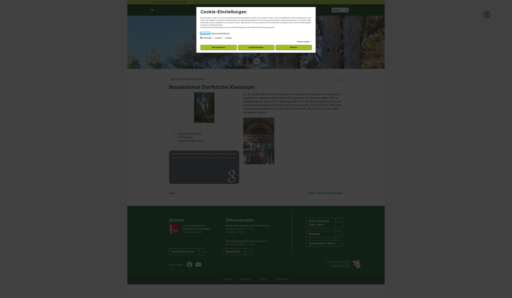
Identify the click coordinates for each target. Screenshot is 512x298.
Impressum (205, 33)
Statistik (228, 38)
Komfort (218, 38)
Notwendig (207, 38)
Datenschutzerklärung (220, 33)
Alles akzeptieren (218, 47)
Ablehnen (293, 47)
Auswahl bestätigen (256, 47)
